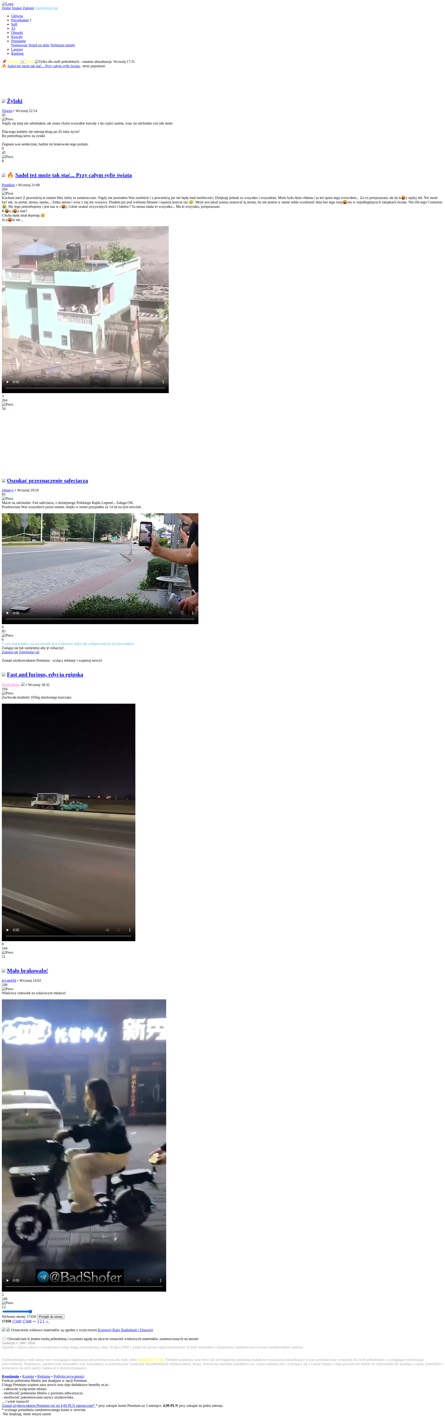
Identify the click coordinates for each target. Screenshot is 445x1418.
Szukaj (17, 8)
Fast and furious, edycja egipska (45, 674)
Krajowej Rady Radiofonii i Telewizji (125, 1330)
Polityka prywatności (69, 1376)
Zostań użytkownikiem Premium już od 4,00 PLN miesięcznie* (49, 1406)
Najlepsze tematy (62, 45)
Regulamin (10, 1376)
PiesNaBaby (11, 685)
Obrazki (17, 33)
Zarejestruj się (46, 8)
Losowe (17, 49)
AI (13, 28)
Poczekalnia (20, 20)
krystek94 (9, 980)
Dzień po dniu (39, 45)
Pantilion (8, 185)
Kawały (17, 37)
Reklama (43, 1376)
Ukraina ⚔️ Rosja (20, 62)
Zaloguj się (10, 652)
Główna (17, 16)
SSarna (7, 111)
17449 (16, 1321)
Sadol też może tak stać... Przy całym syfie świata (44, 66)
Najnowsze (19, 45)
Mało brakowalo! (27, 971)
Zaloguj (28, 8)
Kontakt (28, 1376)
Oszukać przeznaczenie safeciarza (47, 481)
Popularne (18, 41)
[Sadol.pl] (7, 4)
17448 (27, 1321)
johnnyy (8, 490)
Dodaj (6, 8)
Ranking (17, 53)
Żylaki (14, 101)
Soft (14, 24)
